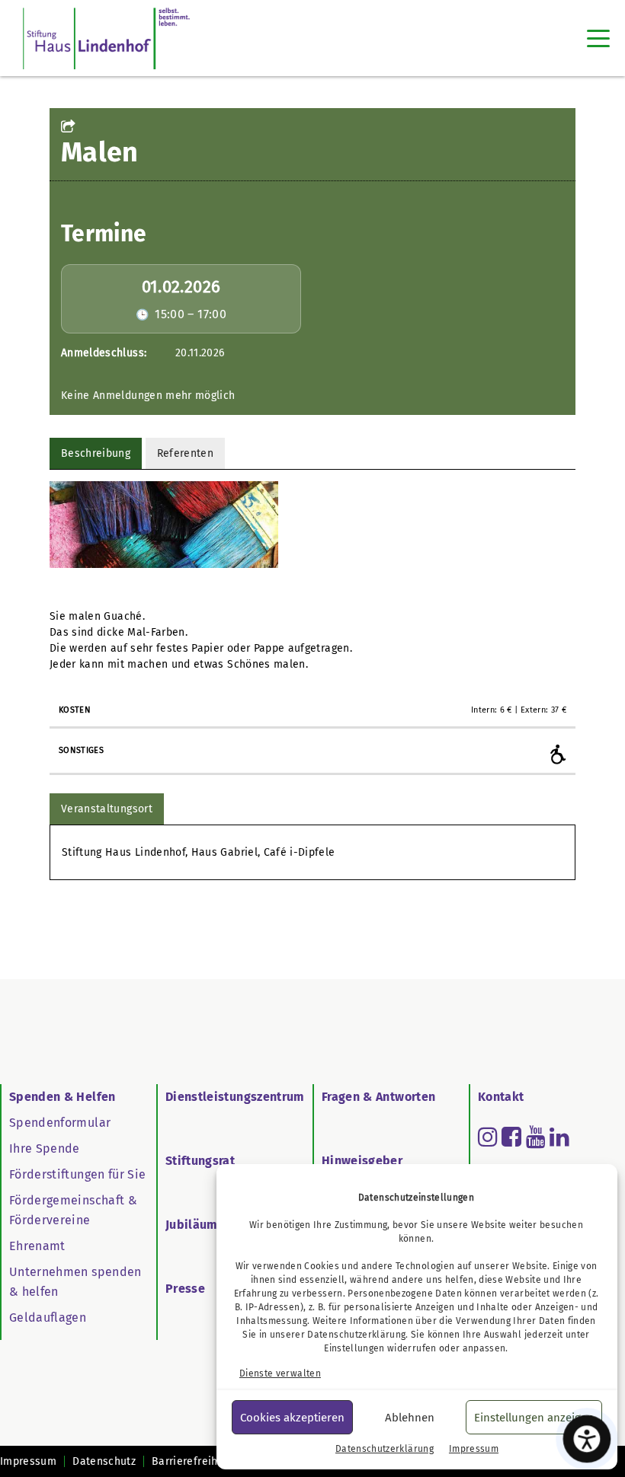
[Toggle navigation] (598, 38)
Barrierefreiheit (192, 1461)
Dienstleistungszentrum (235, 1096)
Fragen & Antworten (378, 1096)
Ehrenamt (37, 1246)
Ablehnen (409, 1417)
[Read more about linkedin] (559, 1136)
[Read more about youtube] (536, 1136)
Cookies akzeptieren (292, 1417)
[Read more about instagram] (488, 1136)
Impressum (473, 1449)
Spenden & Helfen (62, 1096)
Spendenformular (60, 1122)
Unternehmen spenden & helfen (75, 1282)
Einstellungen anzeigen (534, 1417)
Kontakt (501, 1096)
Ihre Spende (44, 1148)
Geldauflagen (47, 1317)
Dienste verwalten (280, 1373)
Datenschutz (104, 1461)
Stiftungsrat (200, 1160)
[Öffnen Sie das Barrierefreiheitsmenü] (587, 1439)
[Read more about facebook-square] (511, 1136)
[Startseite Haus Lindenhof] (106, 38)
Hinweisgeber (362, 1160)
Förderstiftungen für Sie (77, 1174)
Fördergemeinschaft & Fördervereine (73, 1210)
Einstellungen (354, 1348)
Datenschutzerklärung (356, 1334)
